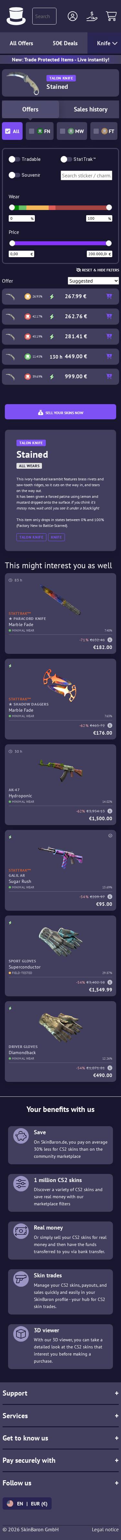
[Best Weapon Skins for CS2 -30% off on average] (16, 16)
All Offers (21, 43)
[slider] (12, 207)
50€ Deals (65, 43)
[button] (72, 16)
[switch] (14, 159)
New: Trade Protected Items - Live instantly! (60, 59)
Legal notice (105, 1529)
